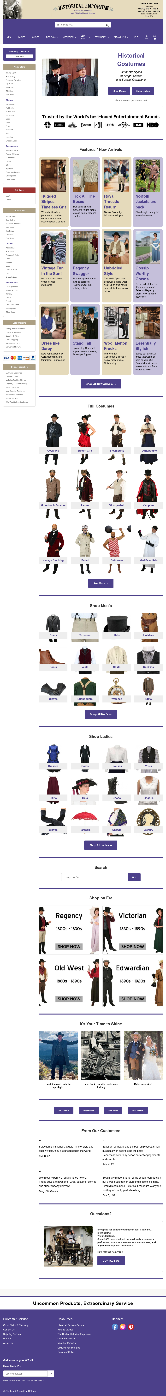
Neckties (9, 137)
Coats (8, 118)
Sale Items (10, 94)
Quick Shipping (12, 339)
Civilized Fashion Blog (69, 1347)
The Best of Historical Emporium (74, 1334)
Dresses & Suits (12, 255)
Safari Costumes (12, 387)
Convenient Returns (14, 346)
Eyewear (9, 168)
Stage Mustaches (13, 172)
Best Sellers (137, 1110)
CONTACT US (111, 1260)
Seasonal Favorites (13, 80)
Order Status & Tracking (15, 1325)
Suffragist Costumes (14, 372)
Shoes (35, 37)
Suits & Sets (10, 111)
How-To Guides (65, 1329)
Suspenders (10, 157)
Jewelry (9, 293)
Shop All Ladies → (100, 845)
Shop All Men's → (101, 714)
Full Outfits (10, 108)
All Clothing (10, 104)
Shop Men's (119, 91)
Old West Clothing (13, 376)
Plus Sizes (10, 227)
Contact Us (9, 1329)
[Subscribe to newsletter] (50, 1373)
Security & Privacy (13, 335)
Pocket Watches (12, 154)
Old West (83, 37)
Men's (8, 196)
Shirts (8, 126)
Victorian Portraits (67, 1343)
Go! (134, 877)
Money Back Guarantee (15, 328)
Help (135, 37)
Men (9, 37)
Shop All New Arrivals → (101, 384)
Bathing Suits (11, 175)
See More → (101, 583)
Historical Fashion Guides (71, 1325)
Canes (8, 161)
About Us (8, 1343)
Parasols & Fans (12, 304)
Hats (8, 133)
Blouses (9, 262)
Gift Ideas (9, 91)
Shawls (9, 301)
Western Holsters (13, 150)
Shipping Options (12, 1334)
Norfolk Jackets (12, 398)
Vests (8, 122)
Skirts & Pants (11, 269)
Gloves (9, 164)
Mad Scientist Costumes (15, 391)
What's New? (11, 72)
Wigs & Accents (12, 290)
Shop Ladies (143, 91)
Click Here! (19, 56)
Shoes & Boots (12, 140)
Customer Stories (66, 1338)
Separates (10, 115)
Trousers (9, 129)
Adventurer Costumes (14, 394)
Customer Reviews (13, 332)
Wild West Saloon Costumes (17, 402)
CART (155, 35)
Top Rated (10, 87)
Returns (7, 1338)
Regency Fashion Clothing (16, 383)
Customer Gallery (67, 1352)
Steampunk (120, 37)
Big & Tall (9, 83)
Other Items (10, 179)
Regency (51, 37)
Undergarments (12, 286)
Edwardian (101, 37)
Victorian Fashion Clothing (16, 380)
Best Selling (10, 76)
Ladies (21, 37)
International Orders (14, 343)
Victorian (68, 37)
